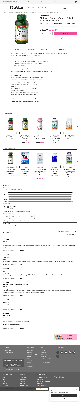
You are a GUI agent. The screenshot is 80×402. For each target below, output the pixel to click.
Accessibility (30, 366)
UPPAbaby (22, 381)
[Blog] (69, 352)
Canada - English (9, 350)
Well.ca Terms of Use (46, 360)
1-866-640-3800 (15, 389)
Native (4, 377)
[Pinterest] (65, 352)
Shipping (29, 360)
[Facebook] (57, 352)
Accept (64, 395)
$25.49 (53, 30)
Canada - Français (9, 352)
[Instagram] (61, 352)
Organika (5, 385)
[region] (64, 394)
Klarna (28, 364)
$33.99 (44, 30)
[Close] (77, 389)
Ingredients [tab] (44, 49)
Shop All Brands (24, 385)
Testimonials (43, 356)
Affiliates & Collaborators (44, 353)
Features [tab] (31, 49)
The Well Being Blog (45, 362)
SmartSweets (23, 383)
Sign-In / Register (68, 1)
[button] (42, 33)
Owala (4, 381)
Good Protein (23, 377)
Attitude (5, 383)
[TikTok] (57, 356)
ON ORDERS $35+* (10, 2)
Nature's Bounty (44, 15)
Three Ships (23, 379)
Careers (29, 368)
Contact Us (30, 350)
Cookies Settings (64, 399)
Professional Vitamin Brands (43, 381)
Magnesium (39, 383)
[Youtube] (73, 352)
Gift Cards (29, 352)
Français (30, 2)
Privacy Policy (68, 392)
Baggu (4, 379)
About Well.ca (44, 350)
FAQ (28, 358)
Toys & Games (40, 379)
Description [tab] (17, 50)
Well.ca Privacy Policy (46, 358)
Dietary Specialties (41, 385)
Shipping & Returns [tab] (60, 49)
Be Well (43, 364)
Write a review (71, 24)
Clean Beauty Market (42, 377)
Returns (29, 362)
